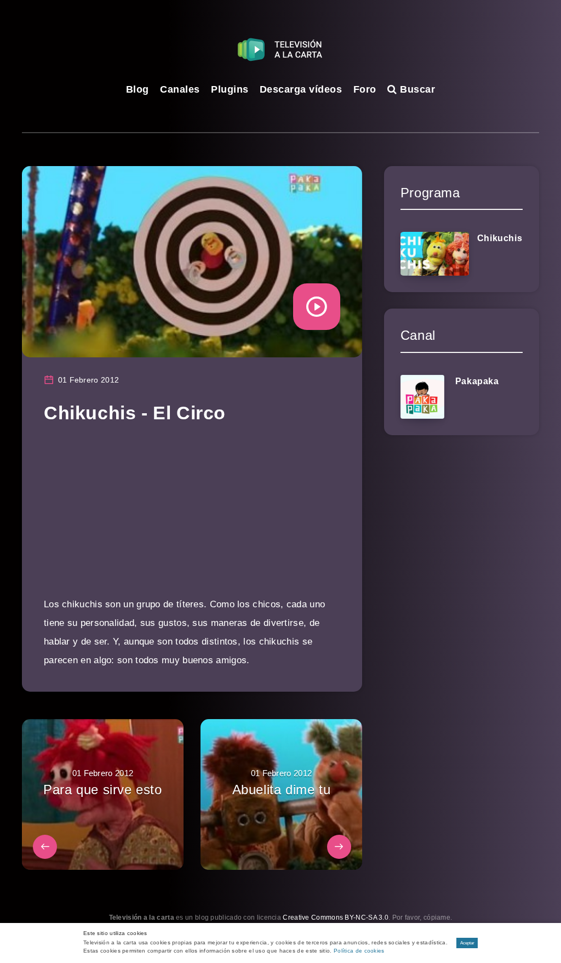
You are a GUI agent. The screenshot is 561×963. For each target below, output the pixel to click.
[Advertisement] (192, 518)
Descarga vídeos (301, 89)
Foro (364, 89)
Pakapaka (477, 381)
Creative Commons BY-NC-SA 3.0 (335, 917)
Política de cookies (359, 951)
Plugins (230, 89)
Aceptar (467, 943)
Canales (180, 89)
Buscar (416, 89)
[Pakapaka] (422, 397)
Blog (137, 89)
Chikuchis (499, 238)
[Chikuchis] (434, 254)
